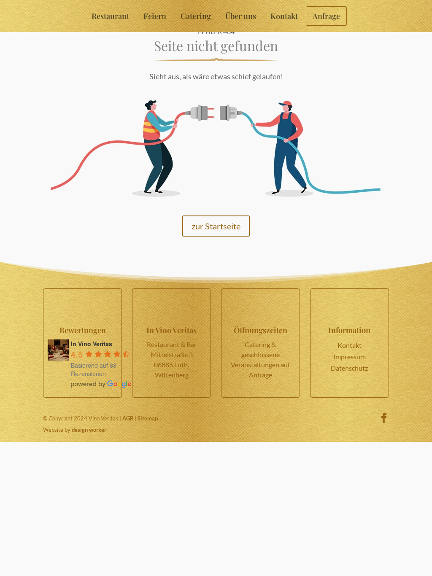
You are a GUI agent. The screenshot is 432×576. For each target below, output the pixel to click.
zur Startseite (216, 226)
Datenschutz (349, 368)
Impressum (349, 357)
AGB (127, 418)
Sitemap (148, 418)
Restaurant (110, 16)
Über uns (240, 16)
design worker (89, 429)
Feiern (154, 16)
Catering (196, 16)
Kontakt (284, 16)
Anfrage (326, 16)
